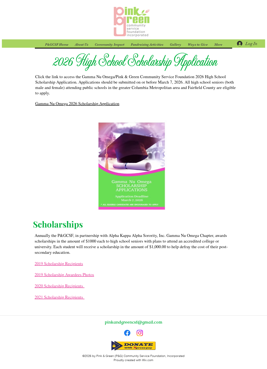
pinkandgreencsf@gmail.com (133, 322)
